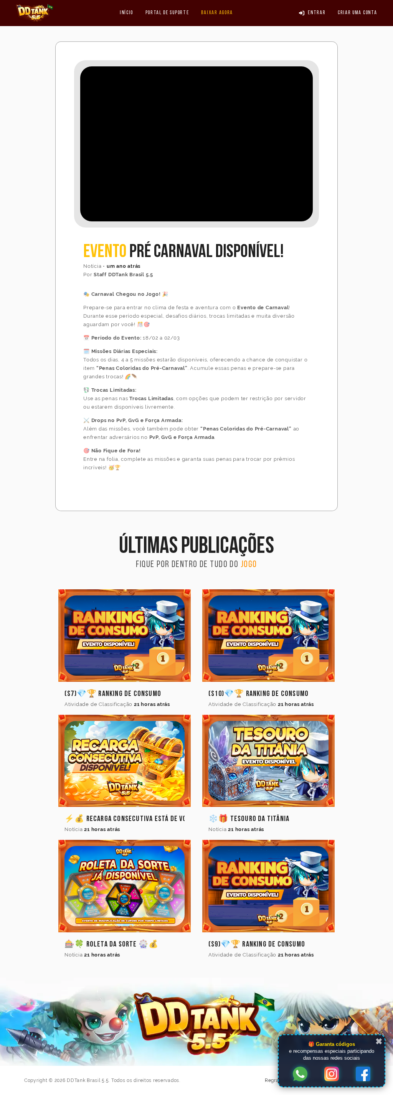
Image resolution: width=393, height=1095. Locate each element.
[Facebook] (363, 1075)
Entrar (316, 13)
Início (126, 13)
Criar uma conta (357, 13)
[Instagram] (331, 1075)
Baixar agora (217, 13)
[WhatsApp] (300, 1075)
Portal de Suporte (167, 13)
